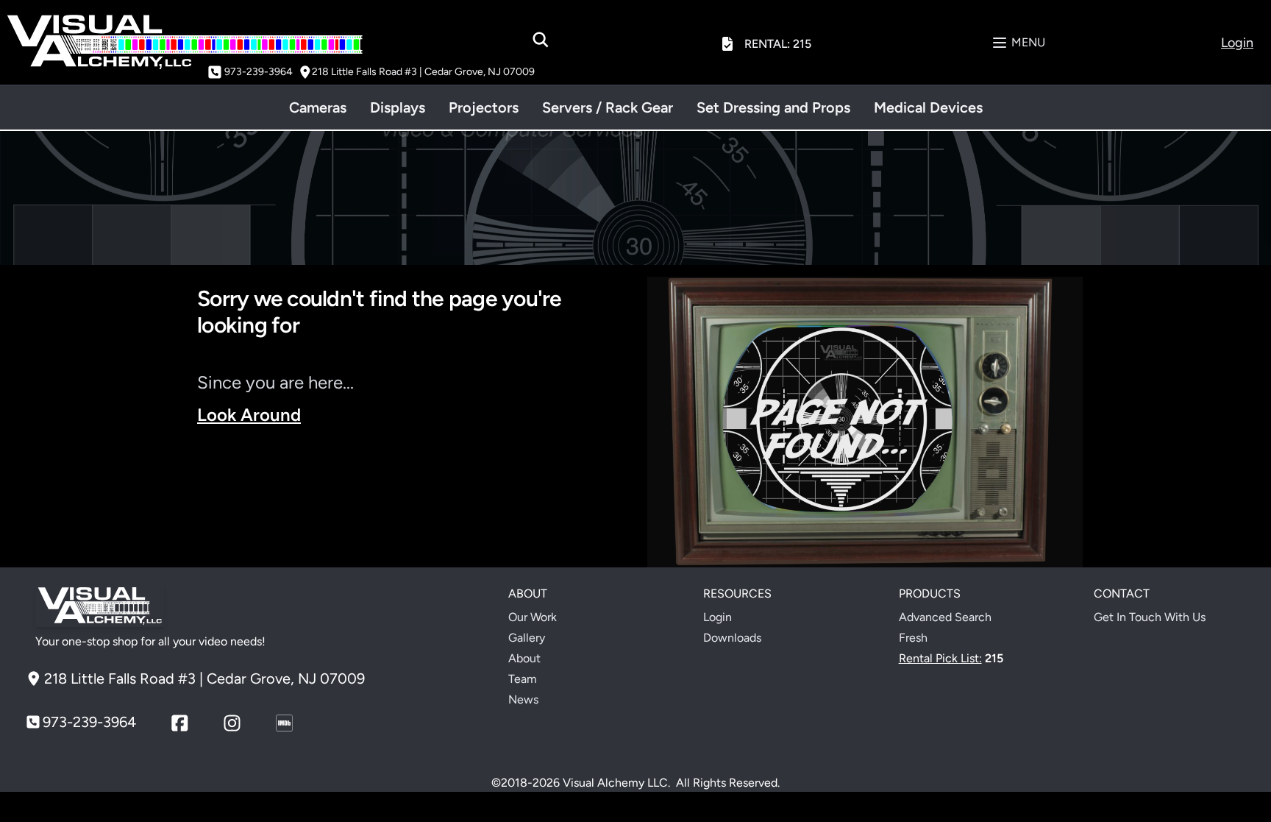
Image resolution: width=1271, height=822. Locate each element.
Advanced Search (945, 617)
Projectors (484, 107)
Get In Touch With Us (1150, 617)
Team (522, 679)
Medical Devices (928, 107)
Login (717, 617)
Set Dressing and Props (773, 107)
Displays (397, 107)
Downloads (732, 638)
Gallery (526, 638)
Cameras (317, 107)
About (524, 658)
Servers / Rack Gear (607, 107)
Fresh (913, 638)
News (523, 699)
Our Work (532, 617)
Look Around (249, 414)
